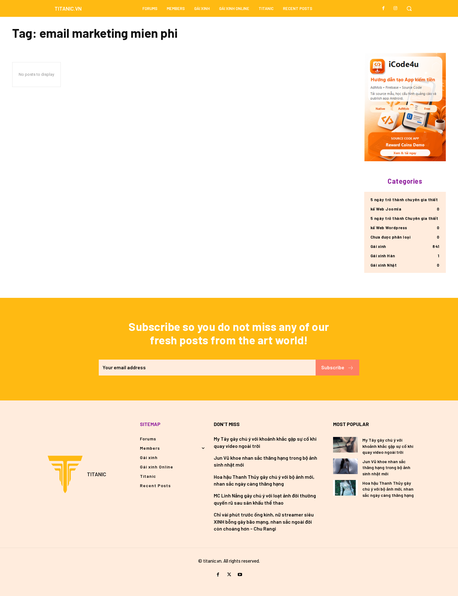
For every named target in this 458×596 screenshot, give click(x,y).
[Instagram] (395, 8)
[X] (229, 575)
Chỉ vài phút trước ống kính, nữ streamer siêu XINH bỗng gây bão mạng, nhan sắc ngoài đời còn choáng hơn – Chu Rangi (264, 521)
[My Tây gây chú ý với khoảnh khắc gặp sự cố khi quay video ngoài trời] (345, 445)
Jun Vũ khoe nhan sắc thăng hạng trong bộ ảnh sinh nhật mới (386, 467)
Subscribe (332, 367)
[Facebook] (383, 8)
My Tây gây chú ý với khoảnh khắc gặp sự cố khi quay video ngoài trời (387, 446)
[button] (409, 8)
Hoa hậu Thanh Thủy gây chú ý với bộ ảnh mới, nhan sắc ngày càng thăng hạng (388, 489)
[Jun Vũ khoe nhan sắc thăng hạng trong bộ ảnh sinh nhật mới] (345, 466)
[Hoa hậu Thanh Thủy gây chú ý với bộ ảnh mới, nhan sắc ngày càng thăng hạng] (345, 488)
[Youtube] (240, 575)
